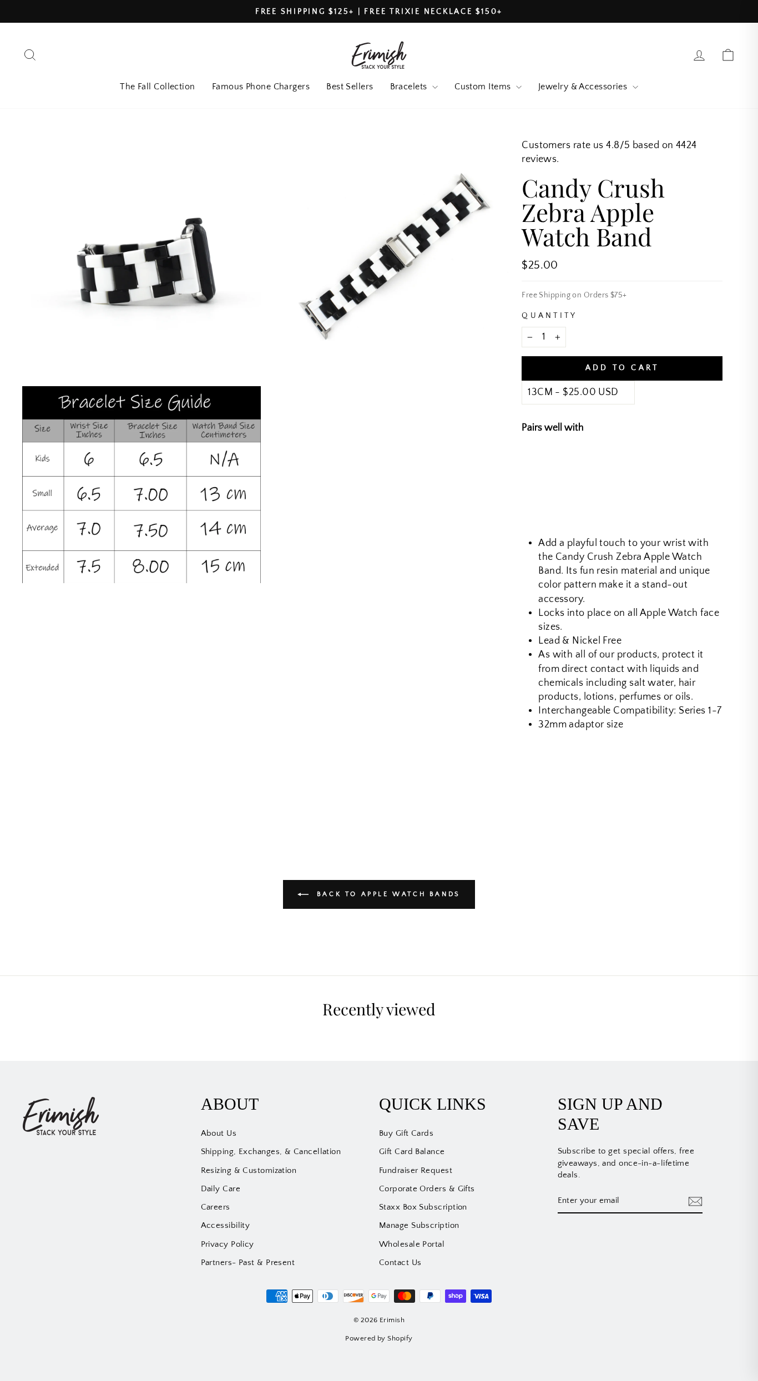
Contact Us (400, 1262)
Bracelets (410, 87)
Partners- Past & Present (248, 1262)
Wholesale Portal (411, 1244)
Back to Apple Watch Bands (387, 893)
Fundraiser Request (415, 1170)
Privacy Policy (227, 1244)
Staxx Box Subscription (423, 1207)
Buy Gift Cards (406, 1133)
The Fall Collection (157, 87)
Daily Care (221, 1188)
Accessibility (225, 1225)
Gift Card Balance (412, 1151)
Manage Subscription (419, 1225)
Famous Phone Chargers (261, 87)
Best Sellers (349, 87)
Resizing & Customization (249, 1170)
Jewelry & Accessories (584, 87)
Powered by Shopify (378, 1338)
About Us (219, 1133)
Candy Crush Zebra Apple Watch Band (652, 466)
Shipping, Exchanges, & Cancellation (271, 1151)
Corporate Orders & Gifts (427, 1188)
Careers (215, 1207)
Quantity (550, 315)
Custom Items (483, 87)
